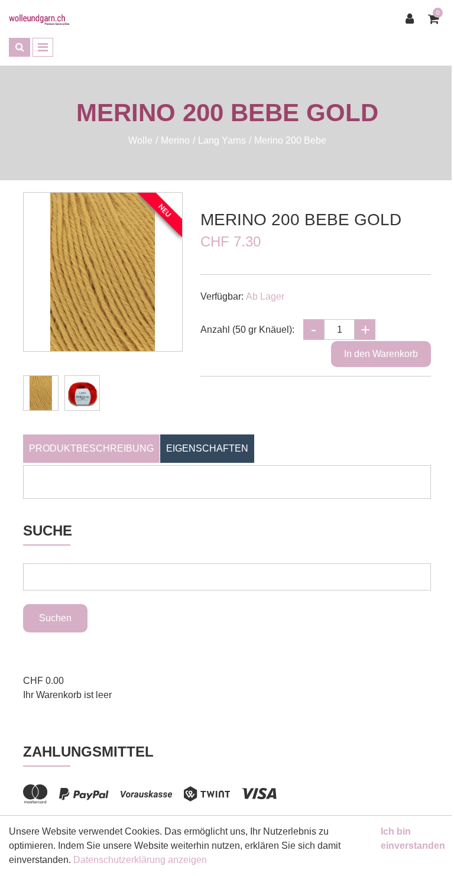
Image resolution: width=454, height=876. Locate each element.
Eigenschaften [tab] (207, 448)
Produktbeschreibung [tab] (91, 448)
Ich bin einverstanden (413, 838)
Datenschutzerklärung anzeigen (140, 860)
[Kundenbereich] (413, 19)
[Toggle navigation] (43, 47)
